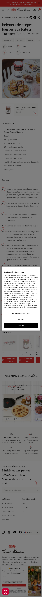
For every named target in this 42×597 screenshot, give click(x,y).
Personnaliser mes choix (21, 313)
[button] (5, 591)
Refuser (21, 319)
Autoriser (21, 325)
